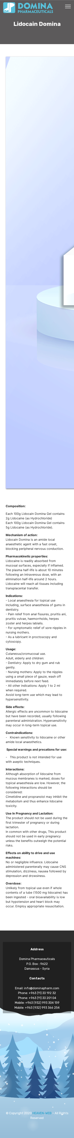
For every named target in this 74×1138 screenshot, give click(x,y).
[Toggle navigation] (68, 6)
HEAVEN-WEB (42, 1113)
